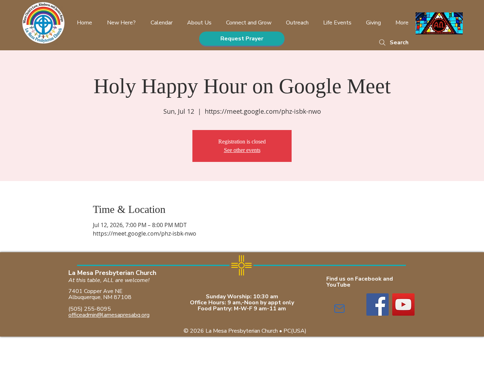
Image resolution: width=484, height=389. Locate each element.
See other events (242, 150)
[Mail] (339, 308)
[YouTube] (403, 304)
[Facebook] (377, 304)
